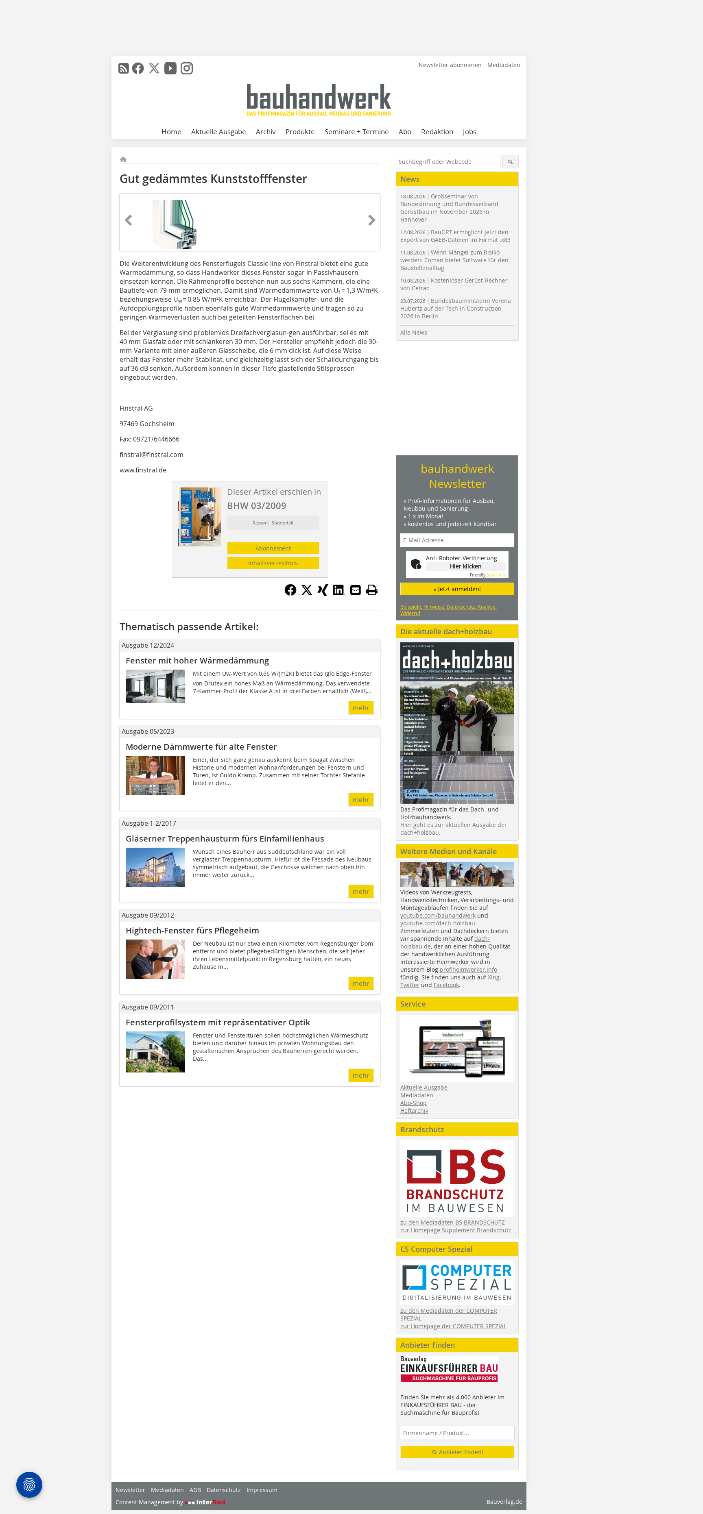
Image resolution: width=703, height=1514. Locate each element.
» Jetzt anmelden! (457, 589)
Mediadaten (503, 65)
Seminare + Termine (357, 131)
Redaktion (437, 131)
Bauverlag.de (504, 1501)
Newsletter (130, 1490)
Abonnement (273, 548)
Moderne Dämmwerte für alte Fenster (201, 746)
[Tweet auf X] (307, 593)
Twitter (409, 985)
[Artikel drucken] (372, 590)
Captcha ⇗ (488, 575)
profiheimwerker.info (468, 969)
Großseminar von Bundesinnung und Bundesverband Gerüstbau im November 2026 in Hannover (449, 207)
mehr (361, 707)
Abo (405, 131)
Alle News (413, 332)
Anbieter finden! (460, 1452)
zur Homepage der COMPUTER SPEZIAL (453, 1326)
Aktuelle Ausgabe (218, 131)
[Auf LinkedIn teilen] (339, 593)
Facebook (446, 985)
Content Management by (150, 1502)
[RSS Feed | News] (124, 68)
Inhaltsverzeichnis (273, 563)
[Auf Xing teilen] (323, 593)
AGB (195, 1490)
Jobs (469, 131)
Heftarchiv (414, 1110)
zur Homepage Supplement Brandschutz (455, 1230)
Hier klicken (466, 566)
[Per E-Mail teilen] (355, 590)
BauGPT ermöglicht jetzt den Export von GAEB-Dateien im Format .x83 (455, 236)
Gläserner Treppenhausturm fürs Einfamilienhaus (225, 838)
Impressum (262, 1490)
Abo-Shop (413, 1103)
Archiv (266, 131)
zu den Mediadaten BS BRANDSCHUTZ (452, 1222)
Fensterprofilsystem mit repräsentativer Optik (218, 1022)
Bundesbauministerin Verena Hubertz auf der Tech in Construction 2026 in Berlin (455, 308)
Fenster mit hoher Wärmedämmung (197, 660)
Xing (494, 977)
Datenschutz (224, 1490)
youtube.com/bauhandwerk (438, 915)
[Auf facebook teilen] (290, 593)
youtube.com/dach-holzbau (437, 923)
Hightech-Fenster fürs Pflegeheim (192, 930)
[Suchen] (510, 161)
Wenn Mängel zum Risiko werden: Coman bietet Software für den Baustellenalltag (454, 260)
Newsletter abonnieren (450, 65)
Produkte (300, 131)
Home (171, 131)
